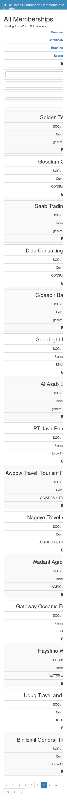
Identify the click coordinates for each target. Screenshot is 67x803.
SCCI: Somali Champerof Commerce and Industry (33, 5)
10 (7, 791)
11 (15, 791)
